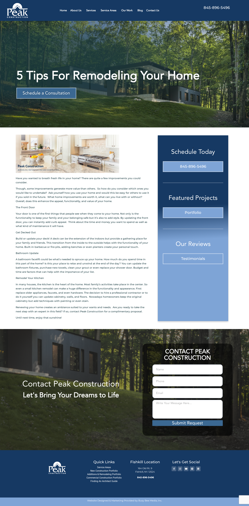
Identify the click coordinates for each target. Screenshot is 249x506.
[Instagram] (180, 468)
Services (91, 10)
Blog (140, 10)
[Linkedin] (198, 468)
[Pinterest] (192, 468)
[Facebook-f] (174, 468)
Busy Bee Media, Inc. (150, 500)
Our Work (127, 10)
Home (63, 10)
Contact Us (152, 10)
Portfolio (193, 212)
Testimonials (193, 258)
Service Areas (108, 10)
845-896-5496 (217, 7)
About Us (75, 10)
